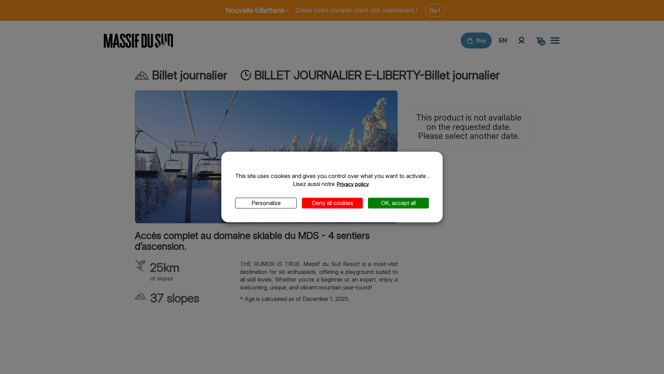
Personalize (266, 202)
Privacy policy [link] (353, 184)
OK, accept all (398, 202)
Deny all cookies (332, 202)
